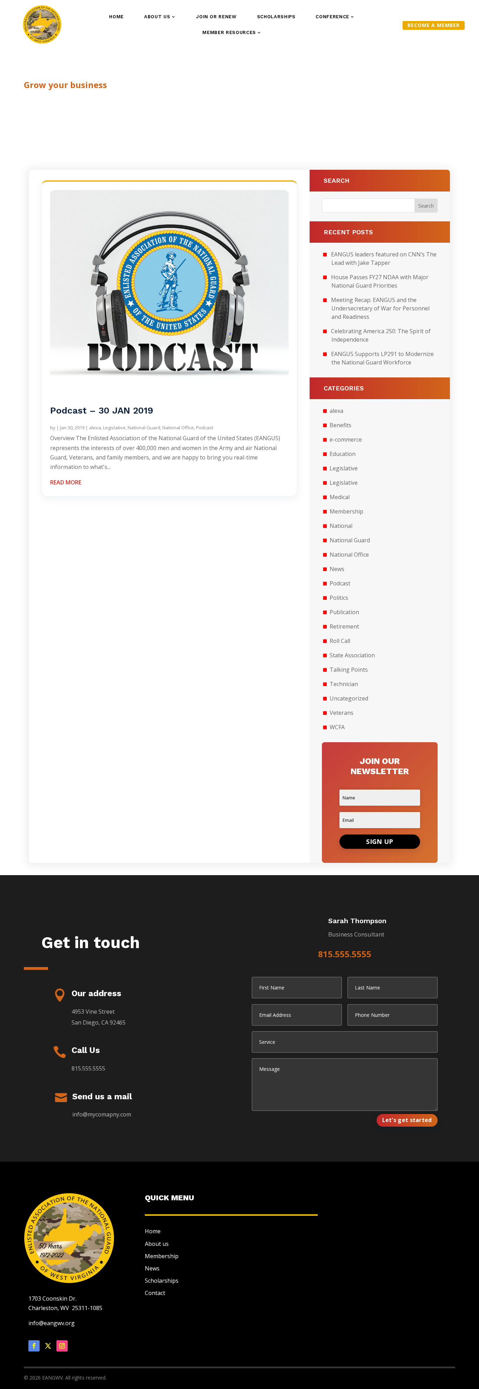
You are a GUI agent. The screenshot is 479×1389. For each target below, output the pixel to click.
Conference (332, 16)
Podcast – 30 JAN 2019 (101, 410)
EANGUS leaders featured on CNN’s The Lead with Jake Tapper (384, 258)
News (337, 569)
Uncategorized (349, 698)
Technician (344, 684)
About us (157, 16)
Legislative (114, 427)
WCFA (337, 727)
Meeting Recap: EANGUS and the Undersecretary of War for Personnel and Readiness (380, 308)
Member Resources (229, 32)
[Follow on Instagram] (62, 1345)
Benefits (340, 425)
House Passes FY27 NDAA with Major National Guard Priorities (380, 281)
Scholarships (276, 16)
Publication (344, 612)
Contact (155, 1293)
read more (65, 482)
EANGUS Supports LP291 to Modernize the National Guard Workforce (382, 358)
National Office (178, 427)
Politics (339, 598)
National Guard (144, 427)
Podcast (204, 427)
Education (343, 454)
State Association (352, 655)
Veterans (341, 713)
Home (116, 16)
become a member (433, 25)
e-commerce (346, 439)
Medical (340, 497)
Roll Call (340, 641)
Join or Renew (216, 16)
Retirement (344, 626)
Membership (346, 511)
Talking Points (349, 669)
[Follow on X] (48, 1345)
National (341, 526)
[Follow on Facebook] (34, 1345)
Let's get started (407, 1120)
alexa (95, 427)
